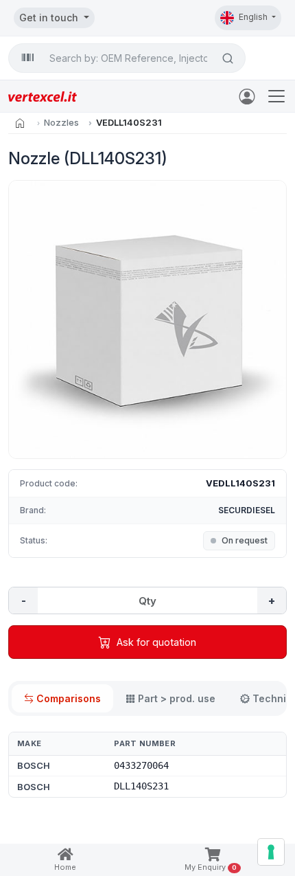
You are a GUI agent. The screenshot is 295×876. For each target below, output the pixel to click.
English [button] (254, 17)
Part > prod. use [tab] (176, 698)
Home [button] (65, 867)
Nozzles (61, 122)
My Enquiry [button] (211, 867)
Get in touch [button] (50, 17)
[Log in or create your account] (250, 95)
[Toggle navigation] (276, 96)
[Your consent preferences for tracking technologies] (271, 852)
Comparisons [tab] (68, 698)
